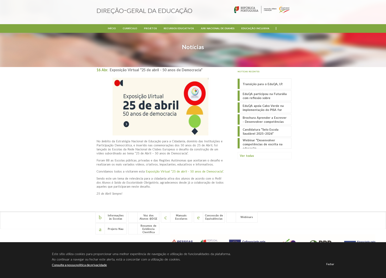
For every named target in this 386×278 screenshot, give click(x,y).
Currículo (130, 28)
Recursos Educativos (179, 28)
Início (112, 28)
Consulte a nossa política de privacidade (79, 265)
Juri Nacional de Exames (217, 28)
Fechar (330, 264)
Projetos (150, 28)
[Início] (144, 11)
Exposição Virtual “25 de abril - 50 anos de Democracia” (184, 171)
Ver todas (247, 155)
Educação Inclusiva (255, 28)
